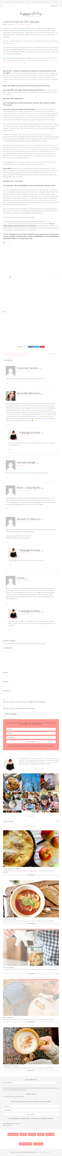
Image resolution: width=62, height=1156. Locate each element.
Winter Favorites (8, 1017)
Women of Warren (28, 519)
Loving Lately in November (11, 1066)
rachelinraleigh (26, 462)
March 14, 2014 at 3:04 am (24, 522)
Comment (8, 648)
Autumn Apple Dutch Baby (11, 869)
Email (6, 681)
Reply (7, 383)
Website (7, 691)
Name (6, 672)
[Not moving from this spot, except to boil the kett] (49, 782)
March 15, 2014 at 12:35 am (26, 553)
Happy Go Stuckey (31, 14)
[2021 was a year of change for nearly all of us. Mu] (31, 801)
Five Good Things (8, 967)
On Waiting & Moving (9, 919)
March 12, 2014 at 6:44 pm (23, 396)
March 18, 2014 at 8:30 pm (26, 613)
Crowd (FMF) (52, 353)
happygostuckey (29, 432)
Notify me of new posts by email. (19, 708)
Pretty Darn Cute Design (44, 1152)
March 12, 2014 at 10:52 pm (24, 490)
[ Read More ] (31, 875)
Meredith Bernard (28, 393)
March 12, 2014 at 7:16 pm (23, 465)
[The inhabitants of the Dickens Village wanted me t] (12, 801)
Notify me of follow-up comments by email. (24, 702)
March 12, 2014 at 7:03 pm (26, 435)
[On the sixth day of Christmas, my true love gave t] (49, 801)
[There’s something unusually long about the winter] (31, 782)
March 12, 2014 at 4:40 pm (24, 371)
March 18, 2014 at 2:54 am (24, 580)
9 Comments (27, 24)
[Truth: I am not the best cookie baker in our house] (12, 782)
